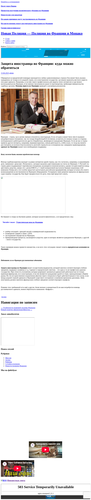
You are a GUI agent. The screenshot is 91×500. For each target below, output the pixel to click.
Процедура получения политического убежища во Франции (25, 11)
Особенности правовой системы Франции (18, 308)
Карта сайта (9, 43)
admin (11, 73)
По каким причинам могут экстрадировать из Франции (23, 19)
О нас (7, 39)
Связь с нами (10, 41)
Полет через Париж (8, 6)
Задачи (3, 297)
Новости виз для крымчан (11, 15)
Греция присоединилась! (11, 28)
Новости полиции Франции (16, 366)
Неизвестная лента (16, 480)
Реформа (8, 362)
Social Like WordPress (5, 74)
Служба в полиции (12, 364)
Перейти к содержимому (10, 2)
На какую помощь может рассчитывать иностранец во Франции (27, 23)
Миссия (8, 358)
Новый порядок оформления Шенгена (16, 310)
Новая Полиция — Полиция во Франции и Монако (42, 33)
